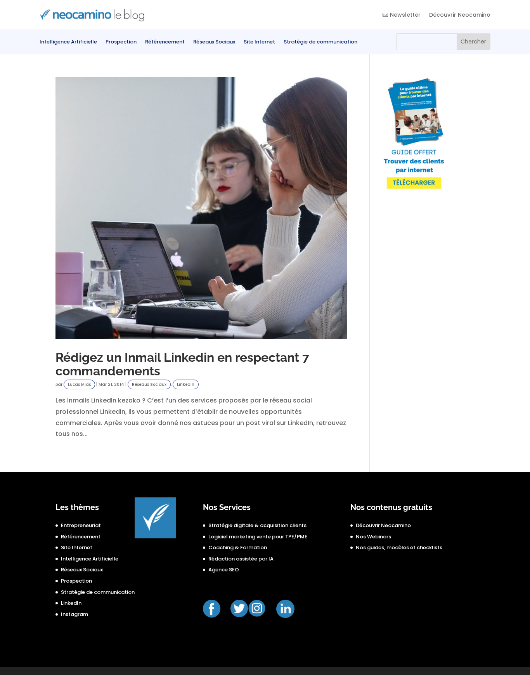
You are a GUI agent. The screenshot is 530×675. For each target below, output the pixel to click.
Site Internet (259, 42)
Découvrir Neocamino (459, 15)
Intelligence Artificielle (68, 42)
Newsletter (405, 15)
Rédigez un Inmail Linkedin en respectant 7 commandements (182, 364)
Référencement (165, 42)
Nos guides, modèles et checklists (399, 547)
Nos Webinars (373, 536)
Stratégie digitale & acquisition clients (257, 525)
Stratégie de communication (320, 42)
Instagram (74, 614)
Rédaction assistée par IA (241, 558)
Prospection (121, 42)
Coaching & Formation (237, 547)
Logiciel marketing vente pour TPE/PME (257, 536)
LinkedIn (185, 384)
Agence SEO (223, 569)
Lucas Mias (79, 384)
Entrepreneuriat (81, 525)
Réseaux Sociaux (214, 42)
